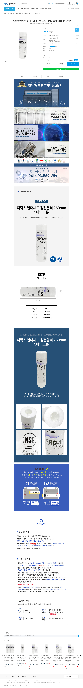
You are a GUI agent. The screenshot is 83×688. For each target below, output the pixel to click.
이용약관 (17, 676)
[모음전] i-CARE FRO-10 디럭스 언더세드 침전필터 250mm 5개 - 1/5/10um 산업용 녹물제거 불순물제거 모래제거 (9, 659)
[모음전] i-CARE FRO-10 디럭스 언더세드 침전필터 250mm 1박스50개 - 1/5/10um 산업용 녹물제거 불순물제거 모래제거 (34, 659)
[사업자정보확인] (38, 681)
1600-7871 (33, 682)
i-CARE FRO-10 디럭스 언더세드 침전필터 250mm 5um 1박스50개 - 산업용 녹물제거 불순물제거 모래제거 (70, 659)
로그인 (69, 8)
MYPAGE (73, 4)
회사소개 (6, 676)
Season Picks (27, 8)
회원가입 (72, 8)
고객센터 (77, 8)
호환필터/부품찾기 (43, 8)
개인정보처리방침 (24, 676)
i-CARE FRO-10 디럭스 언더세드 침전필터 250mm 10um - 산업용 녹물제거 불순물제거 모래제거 (46, 658)
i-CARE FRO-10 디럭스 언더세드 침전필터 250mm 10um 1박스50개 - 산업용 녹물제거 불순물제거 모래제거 (58, 659)
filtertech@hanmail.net (60, 682)
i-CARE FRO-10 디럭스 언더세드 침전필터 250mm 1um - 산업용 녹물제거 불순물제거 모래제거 (22, 658)
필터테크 (50, 48)
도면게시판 (50, 8)
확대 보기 (6, 62)
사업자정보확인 (33, 676)
